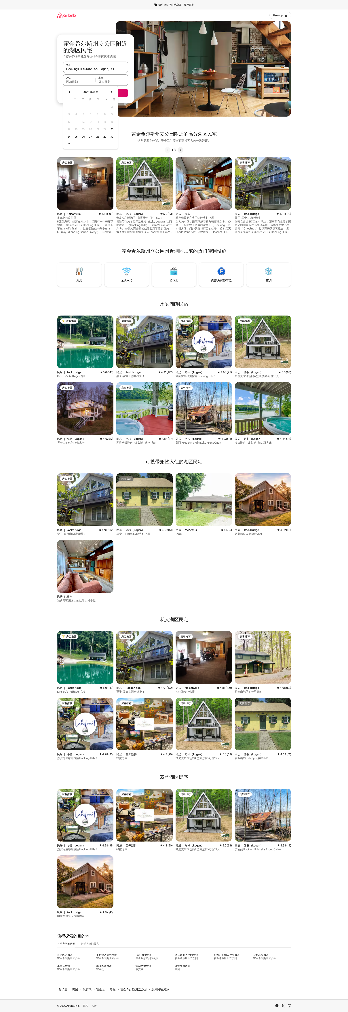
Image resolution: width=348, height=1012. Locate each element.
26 (83, 136)
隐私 (85, 1005)
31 (69, 144)
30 (111, 136)
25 (76, 136)
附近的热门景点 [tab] (90, 943)
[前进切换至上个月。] (70, 92)
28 (97, 136)
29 (104, 136)
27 (90, 136)
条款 (94, 1005)
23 (112, 129)
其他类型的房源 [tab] (66, 943)
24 (69, 136)
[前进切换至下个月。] (112, 92)
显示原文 (189, 4)
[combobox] (95, 69)
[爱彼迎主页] (66, 15)
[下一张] (180, 150)
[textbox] (79, 81)
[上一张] (167, 150)
